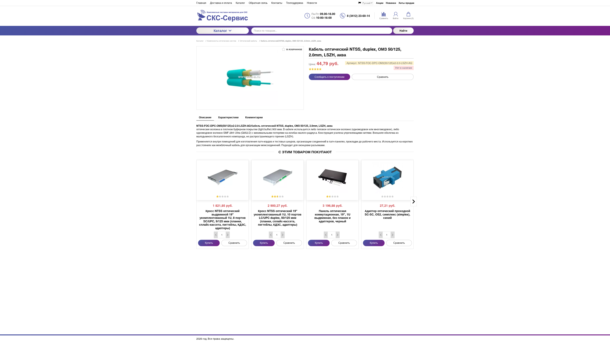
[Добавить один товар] (228, 235)
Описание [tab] (205, 117)
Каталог (220, 30)
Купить (209, 243)
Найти (403, 30)
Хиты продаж (406, 3)
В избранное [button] (294, 49)
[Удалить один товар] (216, 235)
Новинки (391, 3)
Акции (379, 3)
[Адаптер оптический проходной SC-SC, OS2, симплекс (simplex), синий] (387, 177)
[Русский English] (365, 3)
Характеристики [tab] (228, 117)
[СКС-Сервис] (222, 16)
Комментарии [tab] (254, 117)
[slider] (315, 69)
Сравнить (382, 77)
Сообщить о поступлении (329, 77)
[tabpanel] (305, 134)
